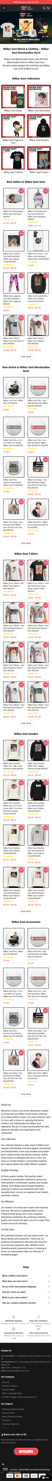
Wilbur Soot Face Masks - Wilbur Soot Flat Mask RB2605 (13, 214)
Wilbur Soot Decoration (39, 110)
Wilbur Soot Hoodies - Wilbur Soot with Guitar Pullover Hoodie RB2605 (13, 766)
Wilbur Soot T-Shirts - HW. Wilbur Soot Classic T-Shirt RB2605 (13, 586)
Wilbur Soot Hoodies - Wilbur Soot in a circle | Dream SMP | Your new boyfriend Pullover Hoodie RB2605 (12, 808)
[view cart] (48, 8)
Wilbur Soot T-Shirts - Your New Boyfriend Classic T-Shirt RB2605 (13, 628)
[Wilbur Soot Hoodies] (39, 126)
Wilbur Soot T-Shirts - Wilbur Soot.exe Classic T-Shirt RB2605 (13, 341)
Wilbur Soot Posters (39, 172)
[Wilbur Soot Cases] (13, 96)
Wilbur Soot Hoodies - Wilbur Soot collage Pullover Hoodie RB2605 (38, 766)
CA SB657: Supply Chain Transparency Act (19, 1397)
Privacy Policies (8, 1390)
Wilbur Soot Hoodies (39, 140)
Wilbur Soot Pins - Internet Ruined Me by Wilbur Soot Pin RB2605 (13, 482)
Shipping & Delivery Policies (13, 1409)
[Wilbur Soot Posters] (39, 158)
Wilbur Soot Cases (13, 110)
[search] (44, 8)
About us (5, 1382)
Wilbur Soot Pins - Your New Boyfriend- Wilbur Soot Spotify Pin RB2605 (38, 442)
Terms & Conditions (10, 1386)
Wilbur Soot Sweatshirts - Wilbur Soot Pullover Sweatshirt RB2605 (38, 298)
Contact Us (6, 1420)
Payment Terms (8, 1413)
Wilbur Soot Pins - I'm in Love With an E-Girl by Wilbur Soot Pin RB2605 (13, 442)
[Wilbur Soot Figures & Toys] (13, 126)
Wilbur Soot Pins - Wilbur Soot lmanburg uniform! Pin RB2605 (38, 524)
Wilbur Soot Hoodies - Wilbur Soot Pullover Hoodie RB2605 (12, 850)
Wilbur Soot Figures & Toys (13, 141)
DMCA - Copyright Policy (12, 1393)
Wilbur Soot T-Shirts (13, 172)
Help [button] (47, 1478)
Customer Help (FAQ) (10, 1424)
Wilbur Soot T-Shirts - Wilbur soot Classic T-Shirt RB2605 (36, 341)
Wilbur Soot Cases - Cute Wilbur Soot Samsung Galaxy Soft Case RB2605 (38, 256)
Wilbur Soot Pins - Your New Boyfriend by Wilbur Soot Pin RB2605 (38, 403)
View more (26, 357)
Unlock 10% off (5, 1469)
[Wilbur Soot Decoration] (39, 96)
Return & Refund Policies (12, 1417)
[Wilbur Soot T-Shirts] (13, 158)
